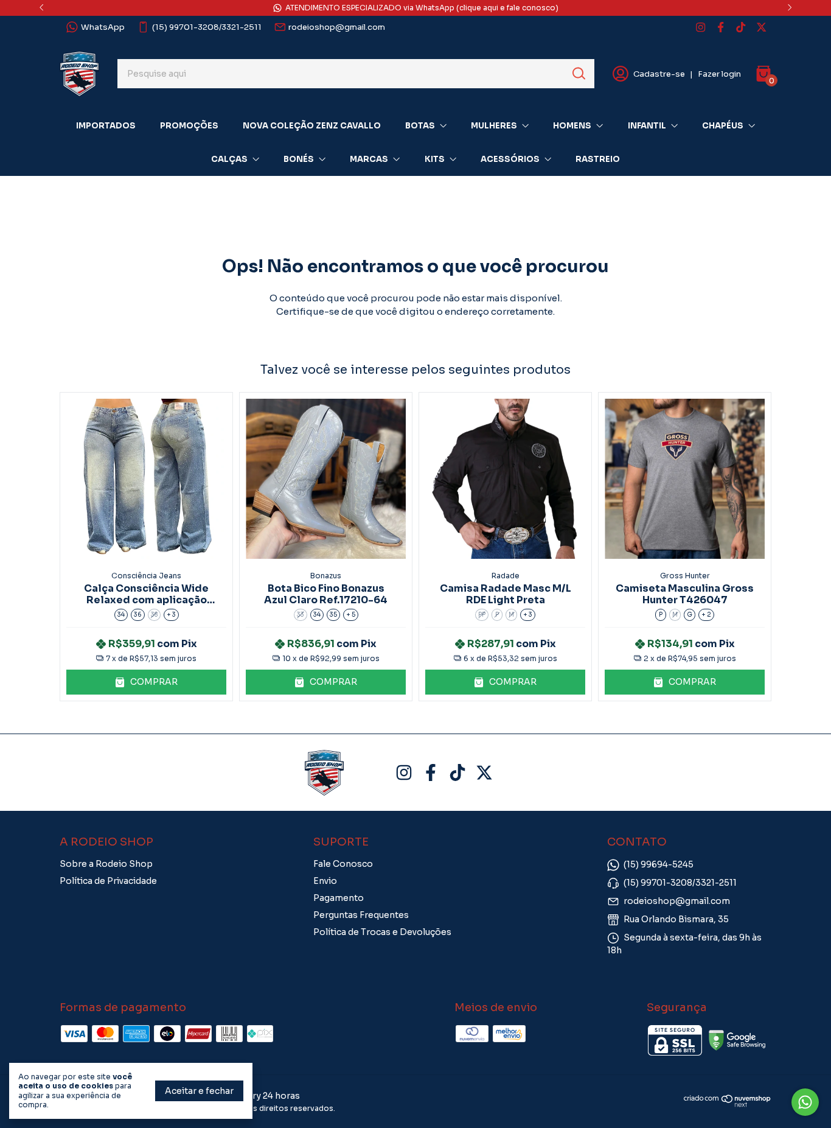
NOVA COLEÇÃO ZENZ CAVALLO (312, 126)
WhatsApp (103, 27)
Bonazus (325, 575)
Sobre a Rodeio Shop (106, 863)
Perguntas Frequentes (361, 914)
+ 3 (171, 614)
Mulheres (494, 126)
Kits (435, 159)
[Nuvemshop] (727, 1104)
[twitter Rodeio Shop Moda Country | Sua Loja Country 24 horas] (761, 27)
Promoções (189, 126)
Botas (420, 126)
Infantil (647, 126)
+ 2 (706, 614)
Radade (506, 575)
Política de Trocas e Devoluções (382, 932)
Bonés (298, 159)
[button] (146, 682)
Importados (106, 126)
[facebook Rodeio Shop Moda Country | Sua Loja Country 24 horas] (721, 27)
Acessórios (510, 159)
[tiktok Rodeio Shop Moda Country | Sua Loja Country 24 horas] (741, 27)
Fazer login (719, 74)
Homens (572, 126)
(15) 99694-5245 (659, 864)
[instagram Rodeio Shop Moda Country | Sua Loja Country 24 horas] (700, 27)
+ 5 (350, 614)
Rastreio (597, 159)
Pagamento (338, 897)
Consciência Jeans (146, 575)
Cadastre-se (659, 74)
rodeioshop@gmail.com (336, 27)
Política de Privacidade (108, 880)
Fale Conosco (343, 863)
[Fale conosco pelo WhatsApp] (805, 1102)
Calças (229, 159)
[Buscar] (578, 73)
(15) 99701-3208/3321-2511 (207, 27)
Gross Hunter (685, 575)
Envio (325, 880)
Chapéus (722, 126)
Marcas (369, 159)
